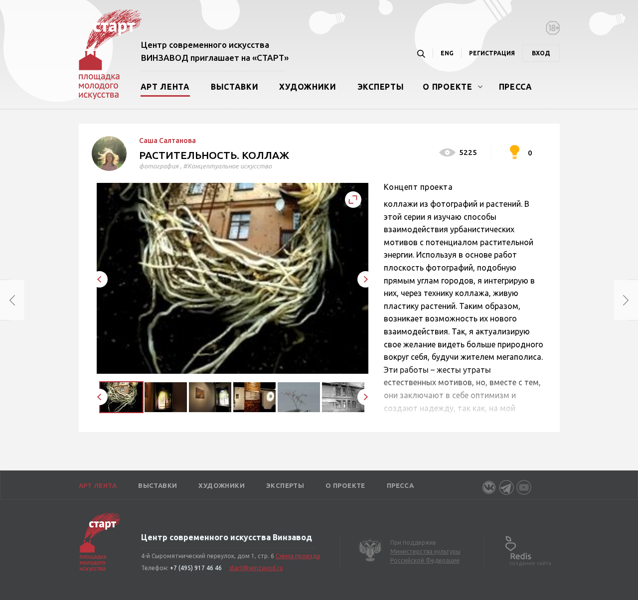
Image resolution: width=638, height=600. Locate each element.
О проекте (447, 86)
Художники (307, 86)
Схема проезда (298, 556)
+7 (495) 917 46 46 (196, 568)
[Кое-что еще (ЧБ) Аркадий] (5, 300)
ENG (447, 53)
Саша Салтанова (167, 141)
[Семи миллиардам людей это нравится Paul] (633, 300)
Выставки (235, 86)
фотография (158, 165)
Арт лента (165, 86)
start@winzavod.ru (256, 568)
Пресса (515, 86)
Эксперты (380, 86)
